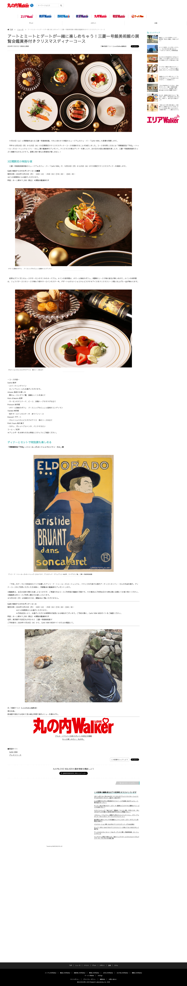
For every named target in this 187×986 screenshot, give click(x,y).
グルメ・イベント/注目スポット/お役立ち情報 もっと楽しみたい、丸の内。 (73, 737)
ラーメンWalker (89, 975)
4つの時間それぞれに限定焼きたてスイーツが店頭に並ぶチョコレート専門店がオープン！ (116, 801)
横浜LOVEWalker (65, 973)
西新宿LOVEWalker (79, 973)
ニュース (20, 29)
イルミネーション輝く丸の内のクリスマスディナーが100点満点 (114, 824)
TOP (11, 29)
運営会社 (102, 979)
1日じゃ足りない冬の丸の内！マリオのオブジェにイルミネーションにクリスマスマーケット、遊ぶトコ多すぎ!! (116, 797)
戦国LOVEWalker (137, 973)
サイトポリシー (75, 979)
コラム (156, 23)
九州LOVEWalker (108, 973)
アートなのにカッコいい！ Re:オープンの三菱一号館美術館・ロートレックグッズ (116, 832)
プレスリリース (15, 755)
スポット (31, 23)
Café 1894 (13, 752)
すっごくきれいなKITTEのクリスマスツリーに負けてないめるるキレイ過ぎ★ (116, 828)
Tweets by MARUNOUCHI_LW (54, 846)
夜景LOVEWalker (94, 973)
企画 (93, 23)
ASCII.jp (100, 975)
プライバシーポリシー (89, 979)
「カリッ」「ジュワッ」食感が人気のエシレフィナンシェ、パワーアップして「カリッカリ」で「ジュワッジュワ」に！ (116, 815)
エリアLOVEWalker (50, 973)
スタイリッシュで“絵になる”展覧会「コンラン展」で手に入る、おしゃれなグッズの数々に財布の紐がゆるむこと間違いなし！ (116, 811)
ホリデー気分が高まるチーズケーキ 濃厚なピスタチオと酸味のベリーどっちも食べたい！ (116, 806)
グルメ (94, 965)
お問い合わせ (113, 979)
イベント (86, 965)
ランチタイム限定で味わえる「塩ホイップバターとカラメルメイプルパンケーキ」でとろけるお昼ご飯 (116, 837)
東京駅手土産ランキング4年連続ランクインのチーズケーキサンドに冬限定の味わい (116, 820)
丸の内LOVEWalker (122, 973)
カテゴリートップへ (128, 783)
